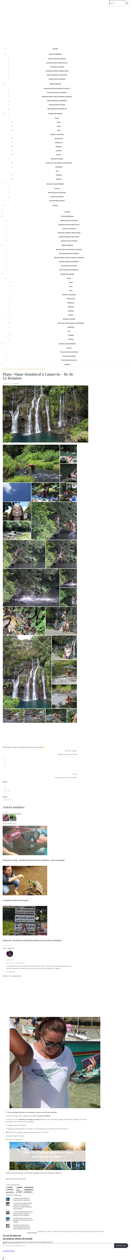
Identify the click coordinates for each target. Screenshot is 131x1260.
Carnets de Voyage (55, 113)
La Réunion (5, 812)
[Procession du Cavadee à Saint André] (6, 821)
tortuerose (9, 960)
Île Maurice (59, 146)
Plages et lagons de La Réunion (57, 58)
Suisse (59, 126)
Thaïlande (59, 175)
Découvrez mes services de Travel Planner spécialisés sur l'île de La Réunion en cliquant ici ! (34, 1173)
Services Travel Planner (55, 184)
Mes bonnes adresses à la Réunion (57, 92)
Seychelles (59, 150)
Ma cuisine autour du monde (57, 104)
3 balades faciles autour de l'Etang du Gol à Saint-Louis (21, 1199)
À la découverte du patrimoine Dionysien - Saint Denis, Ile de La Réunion (23, 1220)
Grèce (59, 130)
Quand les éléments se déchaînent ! (57, 100)
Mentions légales (32, 1232)
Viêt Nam (58, 179)
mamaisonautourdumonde (13, 814)
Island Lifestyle (55, 84)
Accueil (55, 48)
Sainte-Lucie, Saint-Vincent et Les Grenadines (59, 163)
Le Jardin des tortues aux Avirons (15, 900)
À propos (57, 188)
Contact (55, 205)
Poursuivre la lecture (9, 1251)
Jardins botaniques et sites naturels (57, 75)
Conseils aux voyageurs (57, 196)
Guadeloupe (58, 167)
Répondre (22, 963)
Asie (57, 171)
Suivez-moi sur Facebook (15, 1179)
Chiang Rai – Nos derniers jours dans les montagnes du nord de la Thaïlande (32, 940)
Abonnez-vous (121, 1246)
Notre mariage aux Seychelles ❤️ (57, 108)
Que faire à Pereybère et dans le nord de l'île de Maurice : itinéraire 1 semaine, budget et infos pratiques (22, 1205)
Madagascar (58, 142)
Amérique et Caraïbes (57, 158)
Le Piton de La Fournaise (57, 66)
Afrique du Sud (59, 138)
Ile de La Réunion (55, 54)
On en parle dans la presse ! (57, 200)
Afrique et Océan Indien (57, 134)
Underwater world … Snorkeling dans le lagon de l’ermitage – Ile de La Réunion (34, 860)
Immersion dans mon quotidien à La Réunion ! (57, 88)
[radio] (41, 758)
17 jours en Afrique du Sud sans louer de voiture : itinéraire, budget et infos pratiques (23, 1213)
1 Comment (15, 383)
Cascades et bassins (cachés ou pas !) (57, 62)
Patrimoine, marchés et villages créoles (57, 71)
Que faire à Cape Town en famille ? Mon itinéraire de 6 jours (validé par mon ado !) (21, 1226)
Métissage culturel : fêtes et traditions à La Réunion (57, 96)
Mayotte (58, 154)
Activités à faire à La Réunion (57, 79)
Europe (57, 118)
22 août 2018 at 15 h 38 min (12, 963)
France (59, 122)
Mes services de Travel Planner (57, 192)
